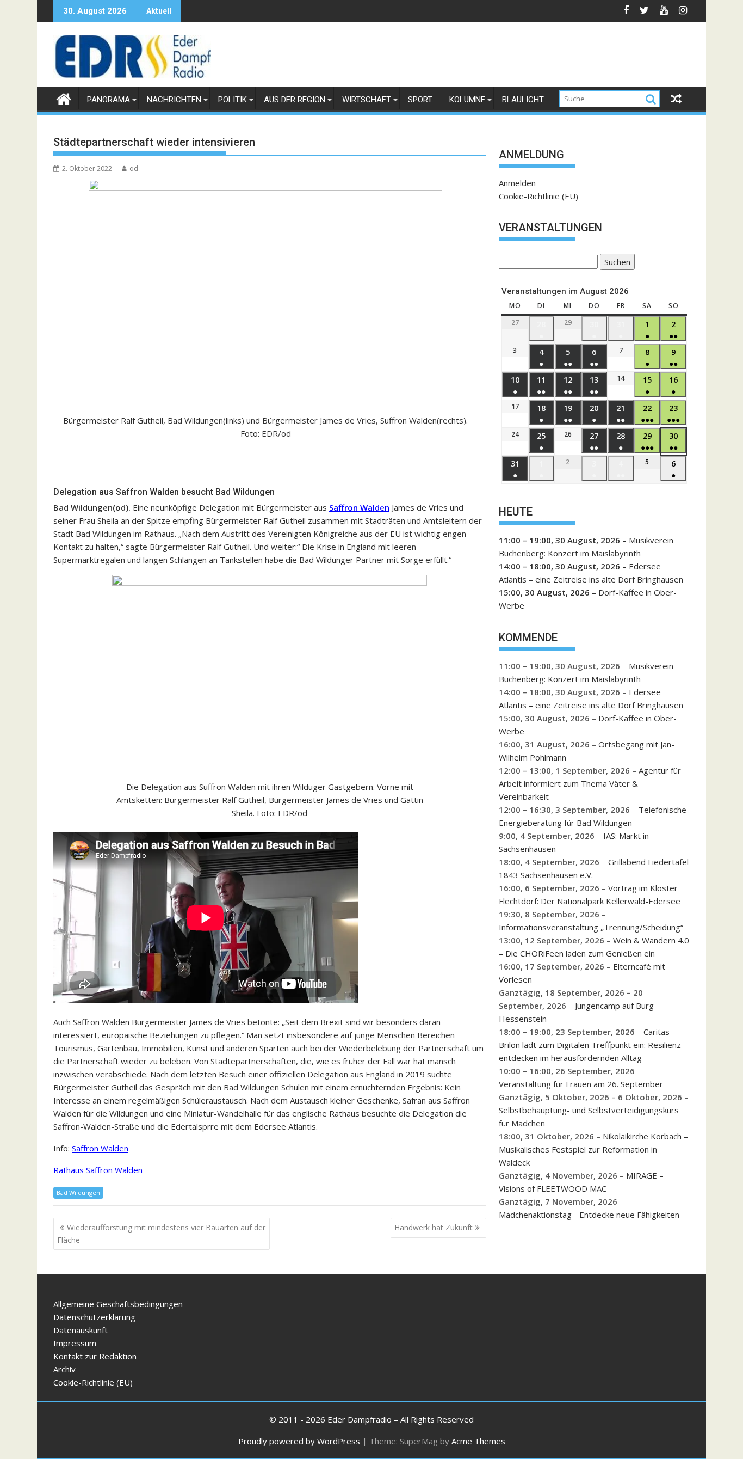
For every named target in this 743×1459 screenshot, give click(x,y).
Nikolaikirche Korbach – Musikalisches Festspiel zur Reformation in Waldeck (593, 1149)
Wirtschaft (366, 100)
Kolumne (467, 100)
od (133, 168)
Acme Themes (478, 1441)
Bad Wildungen (78, 1192)
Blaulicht (523, 100)
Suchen (615, 263)
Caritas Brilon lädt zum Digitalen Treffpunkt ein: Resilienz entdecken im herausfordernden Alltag (590, 1044)
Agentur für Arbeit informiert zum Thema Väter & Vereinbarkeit (590, 783)
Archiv (64, 1369)
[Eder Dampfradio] (63, 98)
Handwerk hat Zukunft (433, 1227)
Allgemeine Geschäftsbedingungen (118, 1303)
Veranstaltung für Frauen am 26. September (581, 1083)
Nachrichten (174, 100)
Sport (420, 100)
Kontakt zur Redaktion (95, 1356)
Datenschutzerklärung (94, 1316)
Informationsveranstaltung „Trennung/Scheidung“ (591, 927)
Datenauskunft (80, 1330)
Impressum (74, 1343)
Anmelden (517, 182)
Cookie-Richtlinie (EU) (538, 196)
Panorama (108, 100)
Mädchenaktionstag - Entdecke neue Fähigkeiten (589, 1214)
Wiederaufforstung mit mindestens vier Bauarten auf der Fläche (161, 1233)
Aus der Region (294, 100)
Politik (232, 100)
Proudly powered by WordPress (299, 1441)
